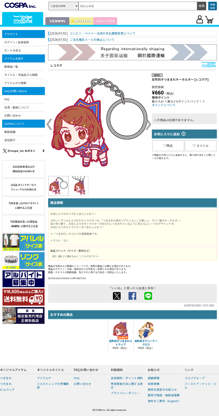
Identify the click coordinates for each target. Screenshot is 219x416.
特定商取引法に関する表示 (127, 385)
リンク (189, 370)
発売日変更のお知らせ (162, 389)
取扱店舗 (9, 132)
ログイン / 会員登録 (16, 42)
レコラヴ (56, 65)
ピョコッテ (7, 389)
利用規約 (117, 370)
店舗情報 (154, 378)
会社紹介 (9, 140)
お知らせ (154, 370)
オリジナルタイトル (50, 370)
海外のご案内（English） (164, 401)
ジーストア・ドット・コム (200, 385)
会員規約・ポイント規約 (127, 378)
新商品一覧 (11, 67)
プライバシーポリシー (125, 393)
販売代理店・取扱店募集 (164, 395)
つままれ (6, 378)
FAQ (6, 99)
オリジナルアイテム (13, 370)
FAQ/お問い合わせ (86, 370)
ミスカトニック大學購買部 (53, 385)
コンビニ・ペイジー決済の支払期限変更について (103, 33)
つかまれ (6, 384)
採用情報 (154, 384)
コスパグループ (195, 378)
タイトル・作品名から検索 (21, 75)
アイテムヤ (44, 378)
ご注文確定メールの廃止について (92, 40)
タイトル (203, 145)
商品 (170, 145)
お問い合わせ (12, 115)
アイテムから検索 (15, 83)
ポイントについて (164, 105)
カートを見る (12, 50)
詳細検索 (212, 6)
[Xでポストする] (117, 298)
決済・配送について (16, 107)
